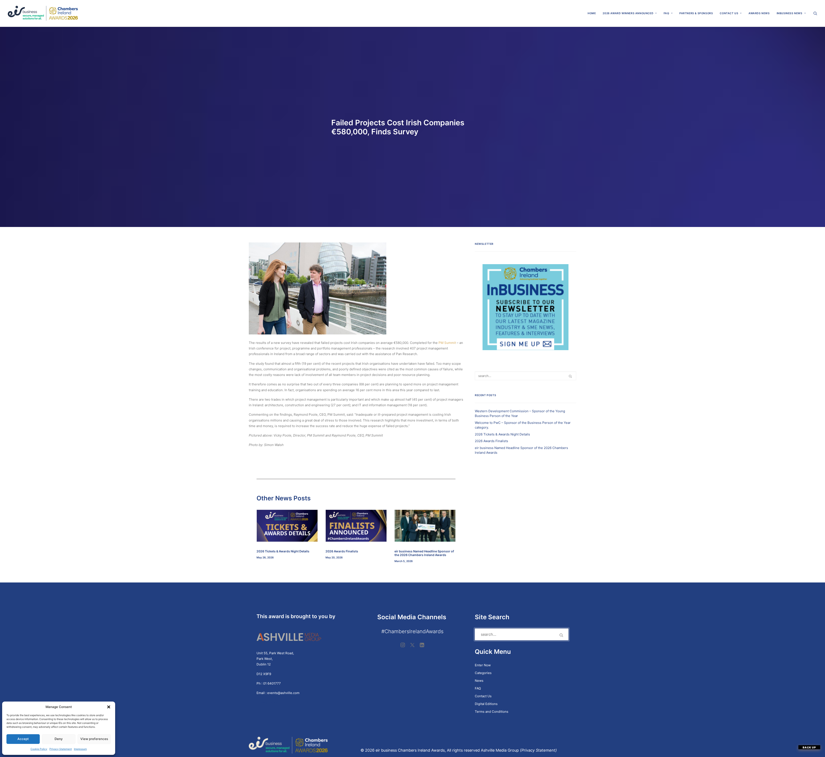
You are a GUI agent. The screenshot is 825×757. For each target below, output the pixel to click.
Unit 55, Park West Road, (275, 653)
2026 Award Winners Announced (628, 13)
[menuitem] (592, 13)
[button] (109, 707)
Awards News (759, 13)
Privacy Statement (60, 749)
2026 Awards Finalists (341, 551)
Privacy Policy (268, 702)
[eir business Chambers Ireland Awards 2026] (43, 13)
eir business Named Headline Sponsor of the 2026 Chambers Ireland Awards (424, 553)
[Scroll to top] (809, 747)
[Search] (525, 375)
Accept (23, 739)
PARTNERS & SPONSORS (696, 13)
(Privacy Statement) (539, 750)
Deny (59, 739)
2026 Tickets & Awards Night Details (283, 551)
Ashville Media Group (500, 750)
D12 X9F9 (264, 674)
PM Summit (447, 343)
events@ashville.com (283, 693)
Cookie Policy (39, 749)
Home (592, 13)
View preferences (94, 739)
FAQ (666, 13)
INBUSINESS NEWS (789, 13)
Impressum (80, 749)
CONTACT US (729, 13)
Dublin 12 (264, 664)
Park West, (265, 659)
